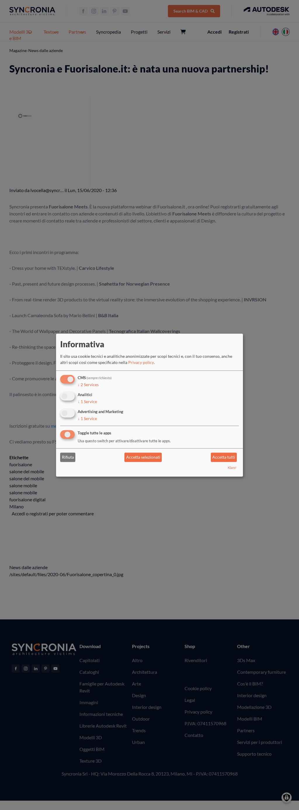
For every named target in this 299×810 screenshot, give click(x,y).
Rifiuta (68, 457)
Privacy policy (141, 362)
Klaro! (232, 467)
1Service (87, 401)
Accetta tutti (223, 457)
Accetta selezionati (143, 457)
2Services (88, 384)
